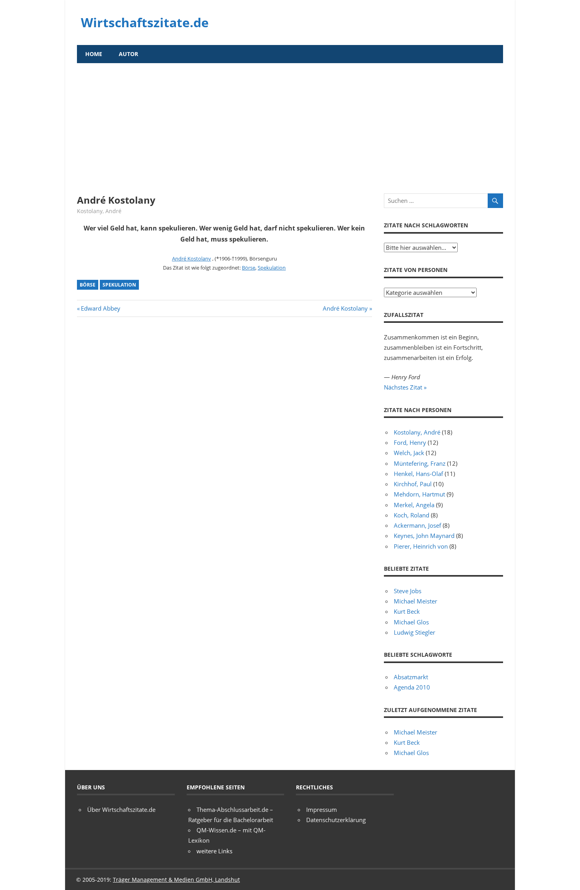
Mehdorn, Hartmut (419, 494)
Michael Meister (415, 601)
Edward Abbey (100, 308)
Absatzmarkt (411, 677)
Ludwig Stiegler (414, 632)
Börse (248, 267)
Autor (128, 54)
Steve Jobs (407, 591)
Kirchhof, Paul (413, 484)
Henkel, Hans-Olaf (418, 474)
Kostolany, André (99, 211)
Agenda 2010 (412, 687)
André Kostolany (191, 258)
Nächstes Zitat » (405, 387)
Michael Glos (411, 622)
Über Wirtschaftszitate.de (121, 809)
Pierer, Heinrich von (421, 546)
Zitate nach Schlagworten (426, 225)
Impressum (321, 809)
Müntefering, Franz (419, 463)
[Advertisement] (290, 122)
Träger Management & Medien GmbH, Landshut (176, 879)
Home (93, 54)
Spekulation (272, 267)
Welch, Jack (409, 453)
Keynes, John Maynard (424, 536)
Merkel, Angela (414, 505)
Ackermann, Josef (417, 525)
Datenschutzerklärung (336, 820)
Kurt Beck (407, 611)
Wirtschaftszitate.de (145, 22)
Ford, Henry (410, 442)
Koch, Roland (411, 515)
